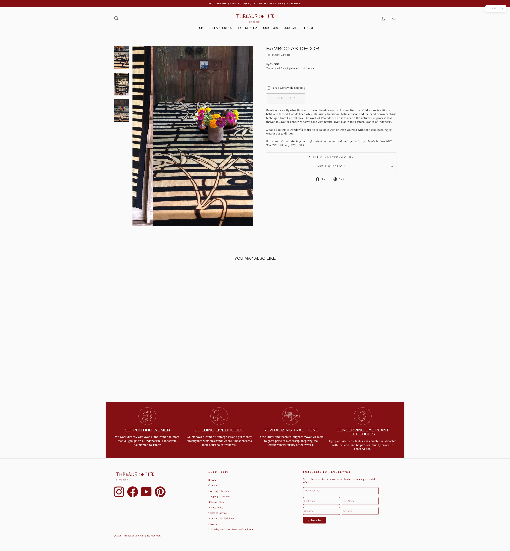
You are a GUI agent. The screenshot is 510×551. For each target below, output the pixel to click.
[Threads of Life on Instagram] (119, 492)
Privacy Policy (215, 507)
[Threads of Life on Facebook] (132, 492)
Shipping (286, 68)
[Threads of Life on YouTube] (146, 492)
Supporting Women (147, 430)
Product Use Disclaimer (221, 518)
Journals (291, 28)
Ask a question (331, 166)
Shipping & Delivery (219, 496)
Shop (199, 28)
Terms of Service (217, 512)
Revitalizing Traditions (291, 430)
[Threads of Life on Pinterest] (160, 492)
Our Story (271, 28)
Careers (212, 524)
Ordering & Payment (219, 490)
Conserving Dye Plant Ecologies (362, 432)
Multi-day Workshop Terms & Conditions (230, 529)
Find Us (309, 28)
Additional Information (331, 157)
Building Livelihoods (219, 430)
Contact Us (214, 485)
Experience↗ (247, 28)
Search (212, 479)
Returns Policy (216, 501)
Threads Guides (220, 28)
